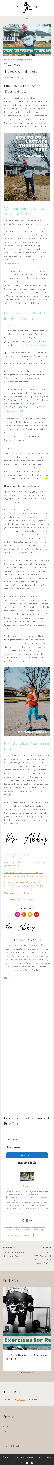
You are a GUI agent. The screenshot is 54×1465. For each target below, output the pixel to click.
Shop (5, 1427)
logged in (21, 1400)
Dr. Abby (10, 78)
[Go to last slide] (7, 1329)
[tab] (21, 1372)
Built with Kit (27, 1162)
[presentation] (27, 1318)
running (26, 1230)
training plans (11, 1235)
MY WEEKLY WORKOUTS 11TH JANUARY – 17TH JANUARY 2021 (42, 1255)
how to (8, 1230)
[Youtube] (30, 1220)
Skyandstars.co (43, 1457)
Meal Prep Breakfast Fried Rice (19, 893)
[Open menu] (27, 18)
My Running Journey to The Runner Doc (14, 1252)
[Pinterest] (27, 1220)
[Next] (47, 1329)
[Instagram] (23, 1220)
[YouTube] (27, 1463)
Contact (7, 1431)
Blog (5, 1422)
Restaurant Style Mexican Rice (18, 900)
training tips (26, 1235)
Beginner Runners (12, 60)
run (17, 1230)
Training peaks (11, 263)
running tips (38, 1230)
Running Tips (28, 60)
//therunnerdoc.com (15, 1213)
